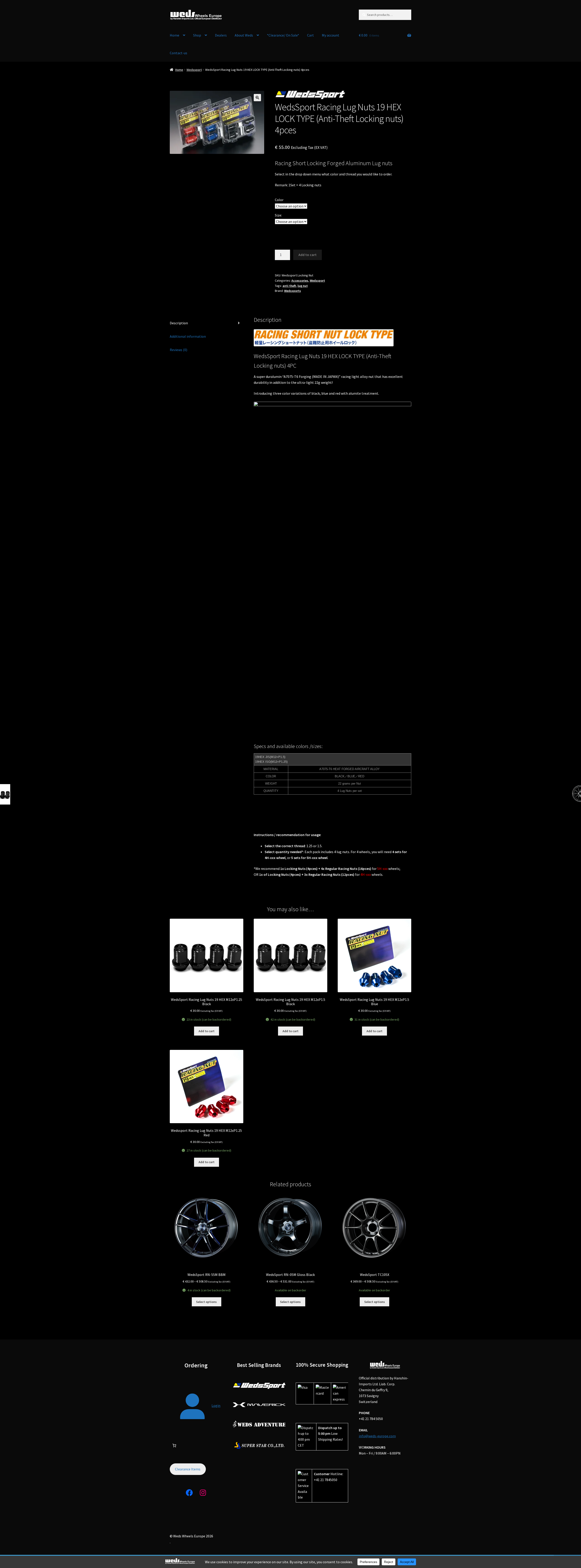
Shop (197, 35)
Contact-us (178, 53)
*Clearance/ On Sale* (283, 35)
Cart (310, 35)
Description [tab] (179, 323)
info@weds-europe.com (377, 1436)
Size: (278, 215)
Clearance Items (187, 1469)
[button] (257, 97)
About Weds (244, 35)
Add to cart (307, 254)
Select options (206, 1302)
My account (330, 35)
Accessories (299, 280)
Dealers (221, 35)
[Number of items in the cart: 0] (174, 1445)
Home (174, 35)
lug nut (303, 286)
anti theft (289, 286)
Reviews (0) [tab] (178, 349)
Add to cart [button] (206, 1031)
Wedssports (292, 291)
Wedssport (194, 70)
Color (279, 199)
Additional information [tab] (188, 336)
